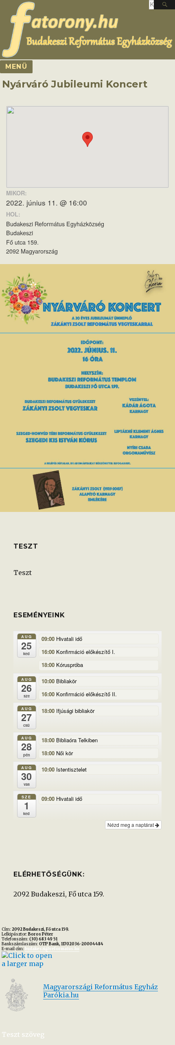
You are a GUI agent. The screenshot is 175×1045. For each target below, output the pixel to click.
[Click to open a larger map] (27, 959)
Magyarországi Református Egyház (100, 987)
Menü (16, 66)
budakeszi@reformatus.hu (52, 949)
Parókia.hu (61, 995)
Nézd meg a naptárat (131, 824)
